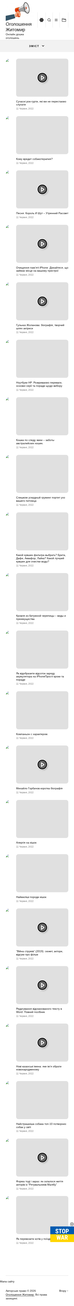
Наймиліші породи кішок (31, 897)
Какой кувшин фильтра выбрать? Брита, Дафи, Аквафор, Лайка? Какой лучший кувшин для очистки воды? (41, 558)
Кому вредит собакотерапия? (34, 158)
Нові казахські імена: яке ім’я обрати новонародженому (38, 1068)
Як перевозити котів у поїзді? (34, 1238)
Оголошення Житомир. (20, 1294)
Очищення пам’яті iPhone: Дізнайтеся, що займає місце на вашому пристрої (42, 269)
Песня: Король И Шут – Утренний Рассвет (42, 213)
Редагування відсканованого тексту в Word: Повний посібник (39, 1010)
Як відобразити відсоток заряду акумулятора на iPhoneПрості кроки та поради (40, 676)
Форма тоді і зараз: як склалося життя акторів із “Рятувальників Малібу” (39, 1183)
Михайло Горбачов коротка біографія (39, 788)
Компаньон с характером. (32, 734)
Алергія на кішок (26, 842)
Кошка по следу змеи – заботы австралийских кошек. (35, 442)
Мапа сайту (7, 1281)
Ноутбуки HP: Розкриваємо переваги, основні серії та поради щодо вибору (39, 384)
